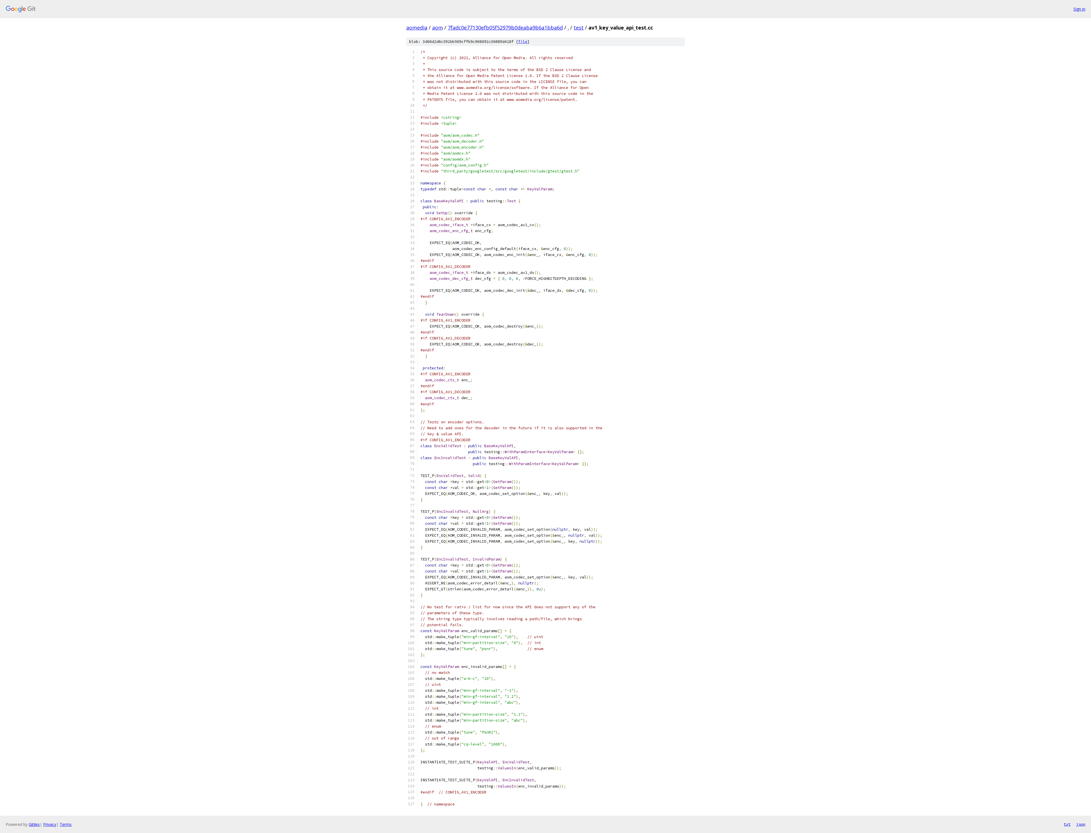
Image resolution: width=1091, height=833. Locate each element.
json (1080, 824)
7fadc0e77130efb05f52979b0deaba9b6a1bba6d (505, 27)
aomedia (416, 27)
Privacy (49, 824)
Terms (66, 824)
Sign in (1079, 9)
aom (437, 27)
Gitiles (34, 824)
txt (1067, 824)
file (522, 41)
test (579, 27)
